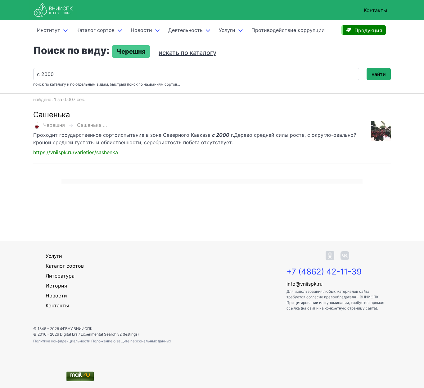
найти (379, 74)
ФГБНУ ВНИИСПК (76, 328)
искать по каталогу (187, 52)
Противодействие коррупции (288, 30)
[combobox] (196, 74)
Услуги (227, 30)
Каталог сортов (65, 266)
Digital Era (69, 334)
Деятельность (185, 30)
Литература (60, 276)
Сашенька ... (92, 125)
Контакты (375, 10)
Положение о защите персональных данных (131, 341)
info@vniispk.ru (304, 284)
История (56, 286)
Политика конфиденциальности (62, 341)
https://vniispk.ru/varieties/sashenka (75, 152)
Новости (141, 30)
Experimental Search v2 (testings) (110, 334)
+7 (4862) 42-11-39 (324, 271)
